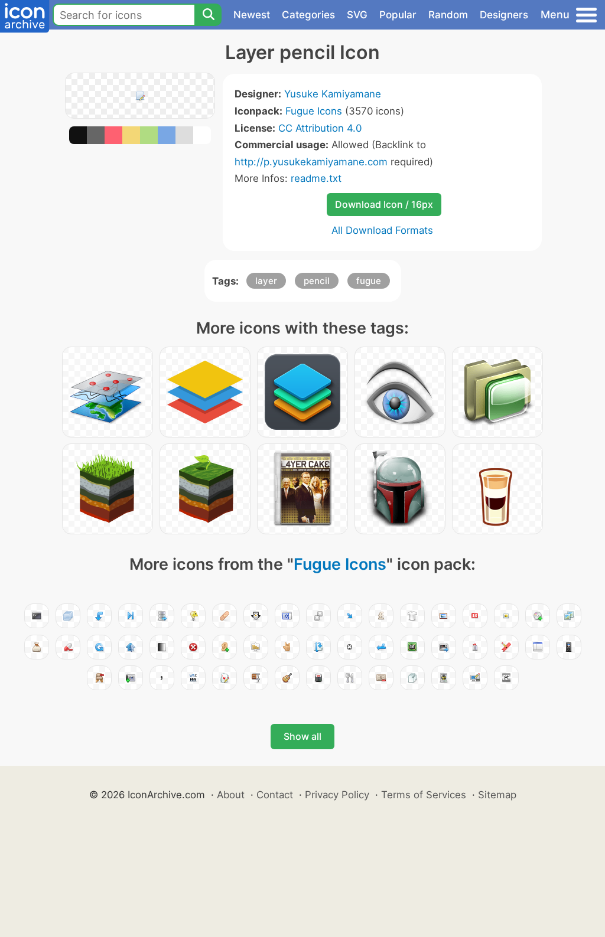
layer (266, 280)
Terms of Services (423, 795)
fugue (368, 280)
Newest (251, 15)
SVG (357, 15)
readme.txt (316, 178)
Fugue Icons (313, 111)
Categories (308, 15)
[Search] (208, 15)
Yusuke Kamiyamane (332, 94)
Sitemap (497, 795)
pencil (317, 280)
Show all (302, 736)
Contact (274, 795)
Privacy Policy (337, 795)
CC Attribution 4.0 (320, 128)
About (231, 795)
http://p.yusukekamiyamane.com (311, 162)
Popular (398, 15)
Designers (504, 15)
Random (448, 15)
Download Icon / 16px (384, 204)
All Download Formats (382, 230)
